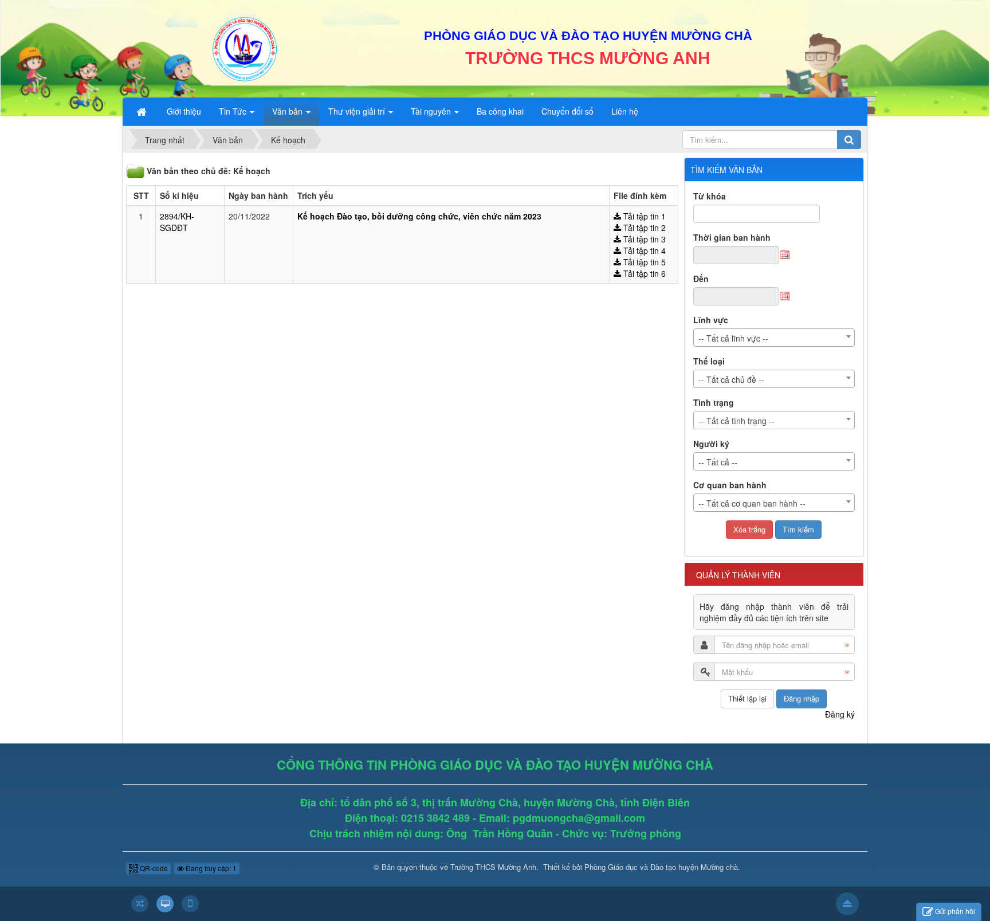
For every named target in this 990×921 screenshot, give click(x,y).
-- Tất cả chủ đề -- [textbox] (731, 379)
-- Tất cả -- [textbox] (717, 462)
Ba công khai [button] (500, 111)
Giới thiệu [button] (184, 111)
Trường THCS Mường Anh (493, 866)
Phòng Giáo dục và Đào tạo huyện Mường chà (661, 866)
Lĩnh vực (710, 320)
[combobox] (774, 337)
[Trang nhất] (143, 111)
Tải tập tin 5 (643, 262)
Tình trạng (713, 402)
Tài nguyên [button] (432, 111)
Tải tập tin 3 (643, 239)
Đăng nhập (801, 698)
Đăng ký (840, 714)
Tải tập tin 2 (643, 227)
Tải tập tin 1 (643, 216)
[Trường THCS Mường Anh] (244, 47)
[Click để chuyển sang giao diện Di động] (190, 903)
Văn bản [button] (288, 111)
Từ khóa (709, 196)
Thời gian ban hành (732, 237)
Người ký (711, 443)
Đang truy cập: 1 (210, 868)
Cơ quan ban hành (730, 485)
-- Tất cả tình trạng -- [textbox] (736, 420)
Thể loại (709, 361)
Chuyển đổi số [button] (567, 111)
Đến (701, 278)
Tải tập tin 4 (643, 250)
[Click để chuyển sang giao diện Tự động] (139, 903)
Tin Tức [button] (234, 111)
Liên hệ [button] (624, 111)
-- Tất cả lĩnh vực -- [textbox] (733, 338)
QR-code (153, 868)
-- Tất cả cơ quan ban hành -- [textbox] (752, 503)
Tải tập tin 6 (643, 273)
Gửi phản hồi (955, 911)
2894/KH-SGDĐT (177, 221)
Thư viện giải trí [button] (357, 111)
